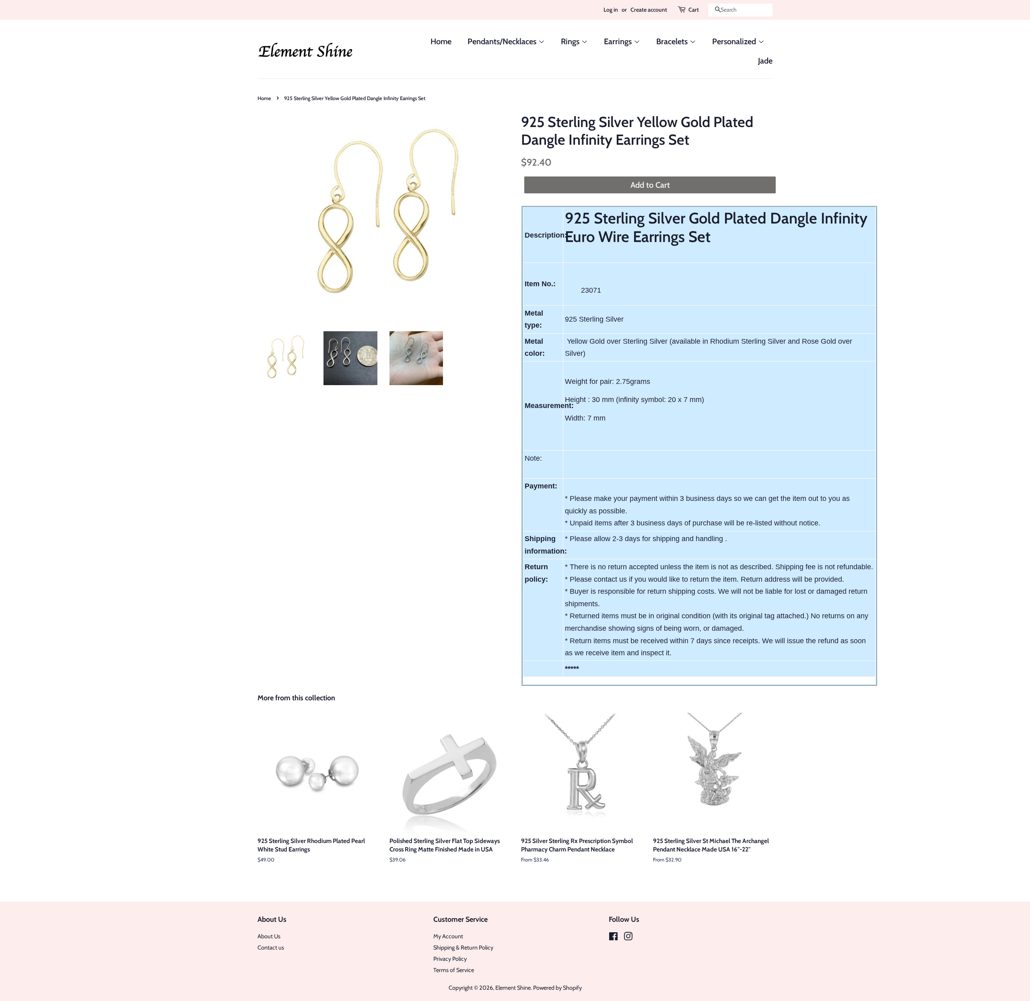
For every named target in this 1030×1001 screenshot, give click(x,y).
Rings (571, 41)
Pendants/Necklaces (503, 41)
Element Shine (513, 987)
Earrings (619, 41)
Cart (693, 9)
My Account (448, 936)
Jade (765, 61)
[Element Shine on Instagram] (628, 938)
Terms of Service (453, 970)
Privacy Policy (450, 958)
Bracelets (673, 41)
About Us (269, 936)
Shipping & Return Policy (463, 947)
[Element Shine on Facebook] (613, 938)
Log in (611, 9)
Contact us (271, 947)
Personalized (735, 41)
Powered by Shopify (557, 987)
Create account (648, 9)
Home (441, 41)
